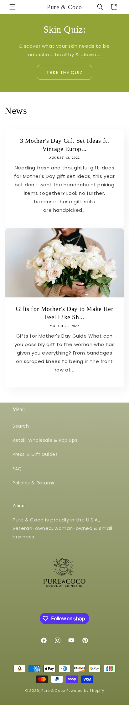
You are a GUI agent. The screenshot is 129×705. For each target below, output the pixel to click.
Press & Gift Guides (35, 454)
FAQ (17, 469)
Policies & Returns (33, 483)
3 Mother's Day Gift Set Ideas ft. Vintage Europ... (64, 144)
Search (21, 426)
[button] (12, 7)
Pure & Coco (53, 690)
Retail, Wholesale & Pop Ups (45, 440)
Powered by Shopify (85, 690)
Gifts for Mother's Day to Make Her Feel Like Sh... (64, 312)
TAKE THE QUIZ (64, 72)
